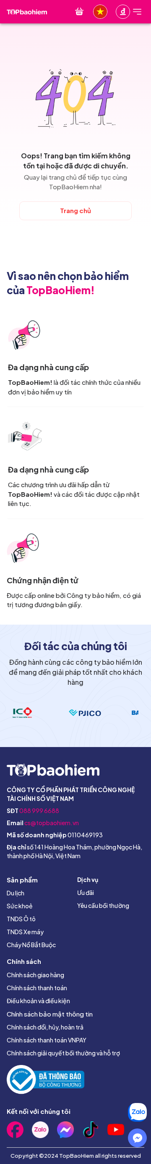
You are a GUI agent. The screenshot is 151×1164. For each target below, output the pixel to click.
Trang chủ (75, 210)
